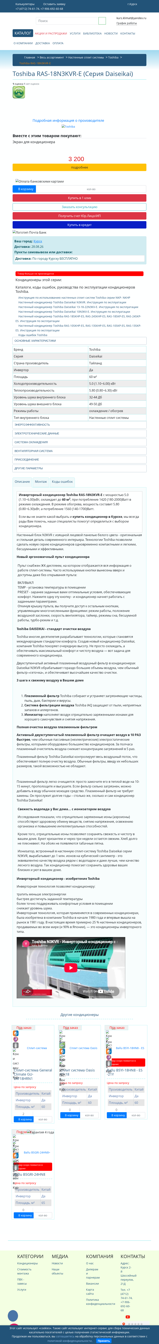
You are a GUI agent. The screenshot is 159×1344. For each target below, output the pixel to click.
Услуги (75, 33)
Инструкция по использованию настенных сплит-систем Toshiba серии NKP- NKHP (74, 297)
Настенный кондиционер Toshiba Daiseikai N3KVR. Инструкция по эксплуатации (72, 302)
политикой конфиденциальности (70, 1341)
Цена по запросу (25, 1087)
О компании (23, 43)
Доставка (42, 43)
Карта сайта (90, 1291)
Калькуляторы (25, 4)
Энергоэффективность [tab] (32, 424)
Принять (104, 1341)
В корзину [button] (25, 189)
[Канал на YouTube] (128, 1316)
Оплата (58, 43)
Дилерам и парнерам (92, 1273)
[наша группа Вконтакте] (123, 1316)
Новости (111, 33)
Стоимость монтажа (23, 1271)
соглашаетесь (65, 1336)
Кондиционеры (23, 1263)
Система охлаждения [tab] (31, 442)
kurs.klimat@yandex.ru (131, 18)
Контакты (127, 33)
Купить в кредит (79, 225)
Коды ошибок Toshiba (32, 335)
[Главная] (21, 20)
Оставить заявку (53, 4)
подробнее (79, 167)
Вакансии (92, 1283)
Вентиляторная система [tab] (34, 451)
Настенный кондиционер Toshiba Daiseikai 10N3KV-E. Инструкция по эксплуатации (74, 311)
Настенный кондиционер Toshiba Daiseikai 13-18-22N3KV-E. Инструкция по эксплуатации (78, 307)
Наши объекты (57, 1271)
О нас (90, 1263)
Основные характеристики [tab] (35, 340)
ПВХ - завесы (22, 1281)
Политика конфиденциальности (92, 1302)
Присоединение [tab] (27, 459)
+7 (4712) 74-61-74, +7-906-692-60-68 (39, 9)
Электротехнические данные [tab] (37, 433)
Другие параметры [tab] (29, 468)
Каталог (23, 33)
